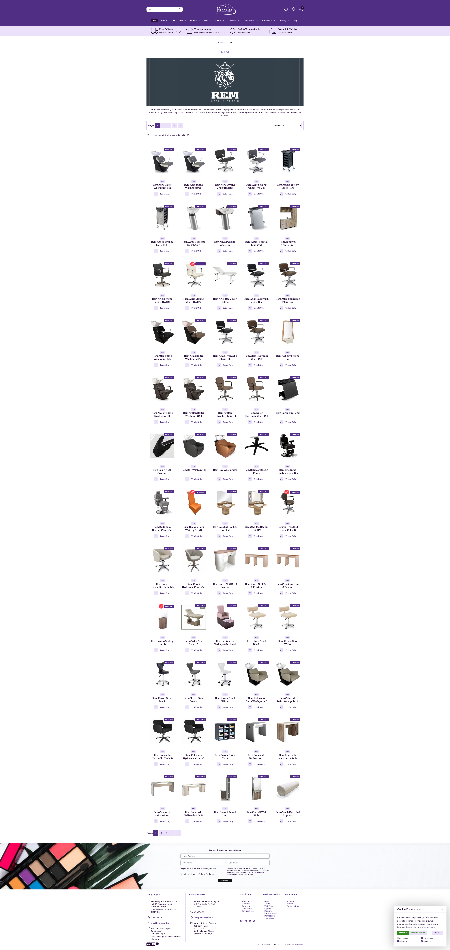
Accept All (403, 933)
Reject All (437, 933)
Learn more (429, 927)
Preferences (428, 938)
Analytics (403, 941)
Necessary (403, 938)
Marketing (427, 941)
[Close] (442, 909)
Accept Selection (418, 933)
